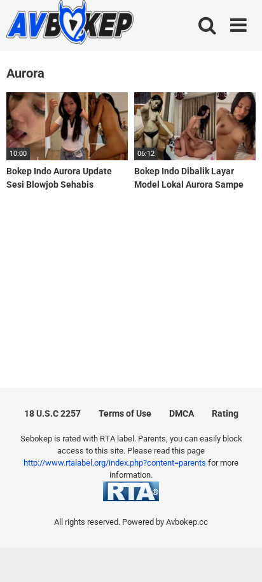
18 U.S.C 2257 (52, 413)
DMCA (181, 413)
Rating (225, 413)
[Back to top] (238, 556)
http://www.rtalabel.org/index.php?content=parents (115, 463)
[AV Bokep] (70, 24)
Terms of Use (125, 413)
